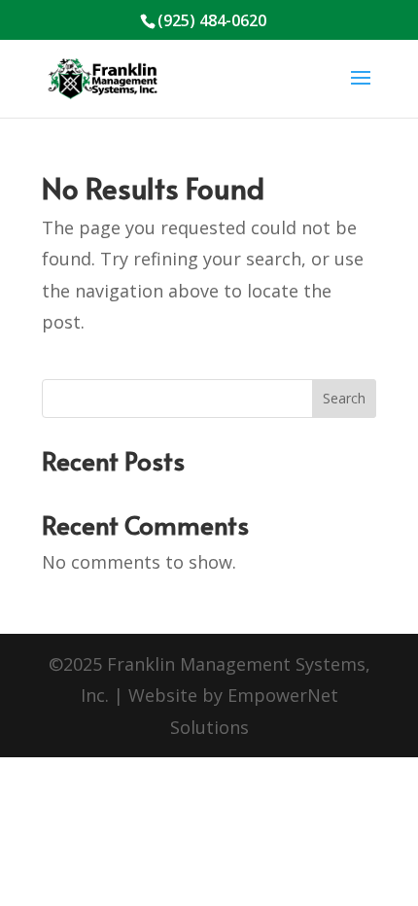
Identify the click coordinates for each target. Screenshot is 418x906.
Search (344, 398)
